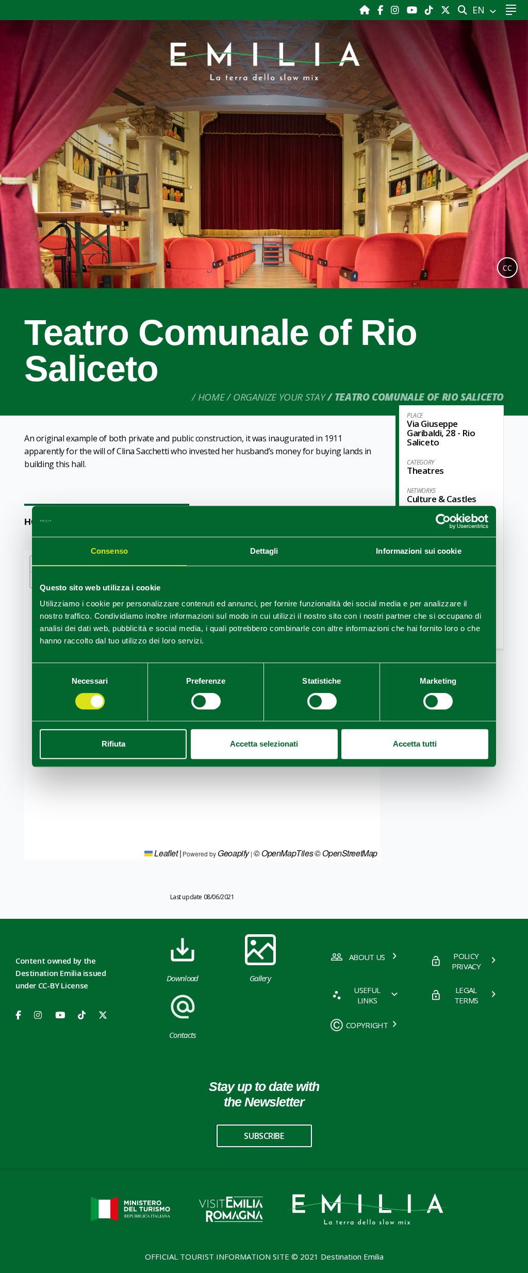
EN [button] (479, 10)
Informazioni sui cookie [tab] (418, 551)
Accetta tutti (415, 743)
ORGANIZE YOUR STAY (279, 397)
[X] (445, 10)
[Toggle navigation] (510, 10)
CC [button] (507, 268)
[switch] (206, 701)
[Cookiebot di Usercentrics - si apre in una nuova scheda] (443, 521)
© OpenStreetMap (346, 853)
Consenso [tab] (109, 551)
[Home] (365, 10)
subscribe (264, 1136)
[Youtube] (413, 10)
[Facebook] (381, 10)
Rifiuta (113, 743)
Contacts (182, 1035)
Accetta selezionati (264, 743)
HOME (211, 397)
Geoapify (233, 853)
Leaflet (165, 853)
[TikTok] (430, 10)
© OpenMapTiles (283, 853)
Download (183, 978)
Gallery (260, 978)
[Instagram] (396, 10)
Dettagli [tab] (264, 551)
